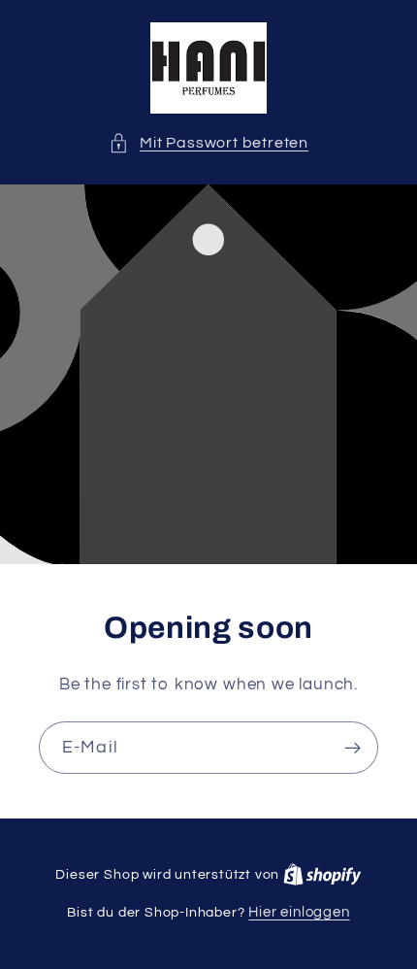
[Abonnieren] (352, 747)
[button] (208, 143)
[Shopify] (322, 874)
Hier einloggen (298, 912)
